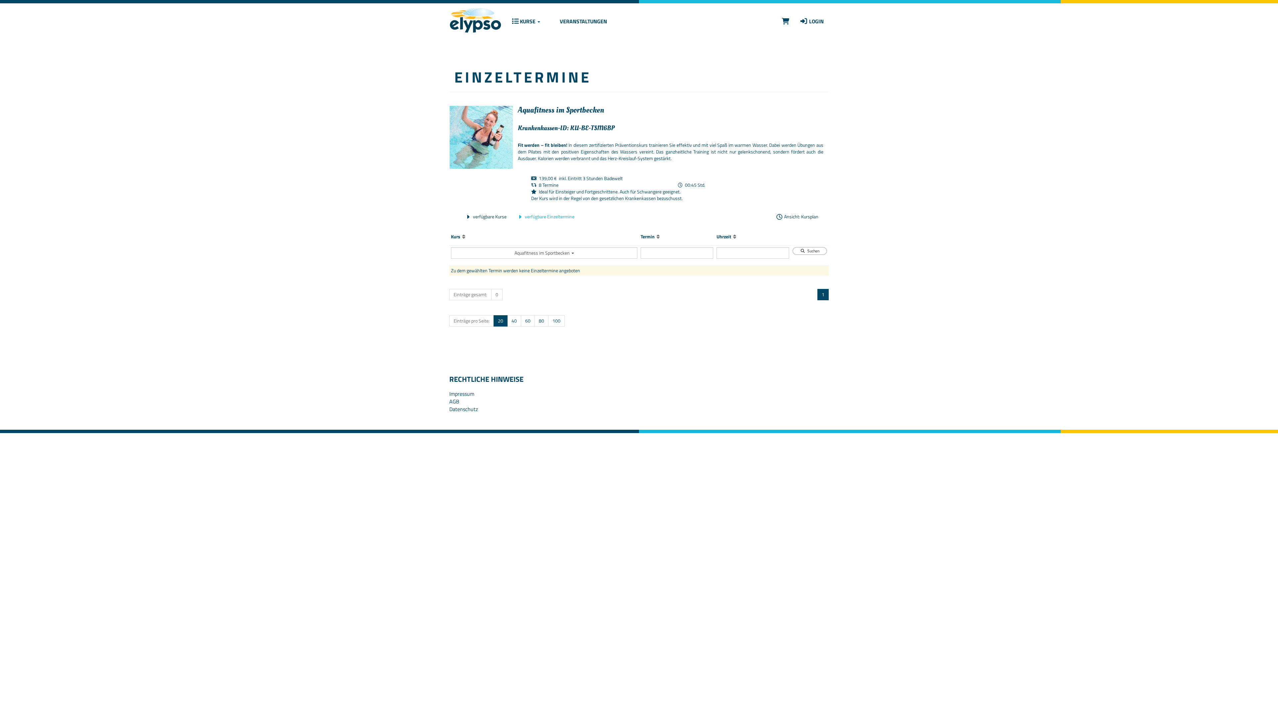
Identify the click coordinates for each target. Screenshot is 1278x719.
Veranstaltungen (582, 21)
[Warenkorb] (785, 21)
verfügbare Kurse (489, 216)
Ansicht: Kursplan (800, 216)
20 (500, 320)
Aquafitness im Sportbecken (543, 252)
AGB (454, 401)
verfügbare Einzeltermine (549, 216)
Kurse (528, 21)
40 (514, 320)
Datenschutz (463, 409)
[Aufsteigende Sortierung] (463, 236)
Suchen (812, 251)
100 (556, 320)
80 (541, 320)
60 (528, 320)
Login (816, 21)
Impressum (461, 394)
